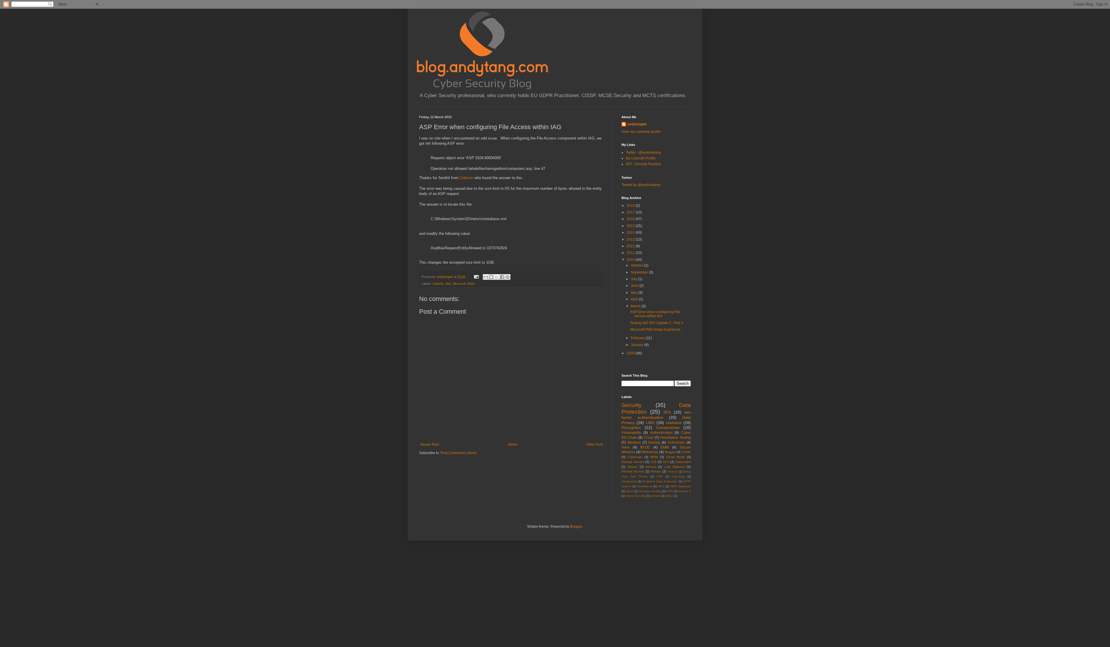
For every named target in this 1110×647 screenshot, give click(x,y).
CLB (653, 462)
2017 (631, 212)
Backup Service (632, 462)
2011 (631, 253)
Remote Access (632, 471)
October (637, 265)
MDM (654, 457)
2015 (631, 226)
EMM (665, 447)
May (634, 293)
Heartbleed (644, 486)
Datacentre (683, 462)
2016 (631, 219)
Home (512, 445)
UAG (650, 422)
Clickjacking (629, 481)
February (638, 338)
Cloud (649, 438)
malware (674, 422)
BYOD (645, 447)
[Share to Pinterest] (507, 277)
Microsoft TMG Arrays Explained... (656, 330)
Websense (649, 452)
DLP (666, 462)
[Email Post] (476, 276)
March (636, 306)
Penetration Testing (675, 438)
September (640, 272)
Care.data (678, 476)
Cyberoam (635, 457)
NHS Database (681, 486)
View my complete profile (641, 132)
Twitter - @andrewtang (643, 152)
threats (656, 471)
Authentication (661, 433)
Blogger (670, 452)
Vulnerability (631, 433)
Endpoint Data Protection (660, 481)
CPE (660, 476)
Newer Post (430, 445)
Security (631, 405)
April (635, 299)
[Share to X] (497, 277)
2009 (631, 353)
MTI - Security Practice (643, 164)
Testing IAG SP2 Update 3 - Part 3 (656, 323)
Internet (650, 466)
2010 (631, 260)
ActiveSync (676, 442)
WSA (470, 283)
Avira (625, 447)
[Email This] (486, 277)
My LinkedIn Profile (641, 158)
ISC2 (661, 486)
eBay (669, 495)
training (654, 442)
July (634, 279)
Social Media (675, 457)
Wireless (634, 442)
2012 (631, 246)
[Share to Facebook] (502, 277)
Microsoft (459, 283)
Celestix (466, 178)
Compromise (668, 427)
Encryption (631, 427)
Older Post (594, 445)
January (637, 345)
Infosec (632, 466)
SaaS (629, 491)
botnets (656, 495)
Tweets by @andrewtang (640, 185)
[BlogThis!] (491, 277)
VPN (670, 491)
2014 (631, 232)
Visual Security (635, 495)
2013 (631, 239)
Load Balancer (674, 466)
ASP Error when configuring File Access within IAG (655, 314)
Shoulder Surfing (650, 491)
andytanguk (637, 124)
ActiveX (673, 471)
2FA (667, 412)
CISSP (686, 452)
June (635, 286)
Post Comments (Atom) (459, 453)
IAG (448, 283)
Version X (684, 491)
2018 (631, 206)
